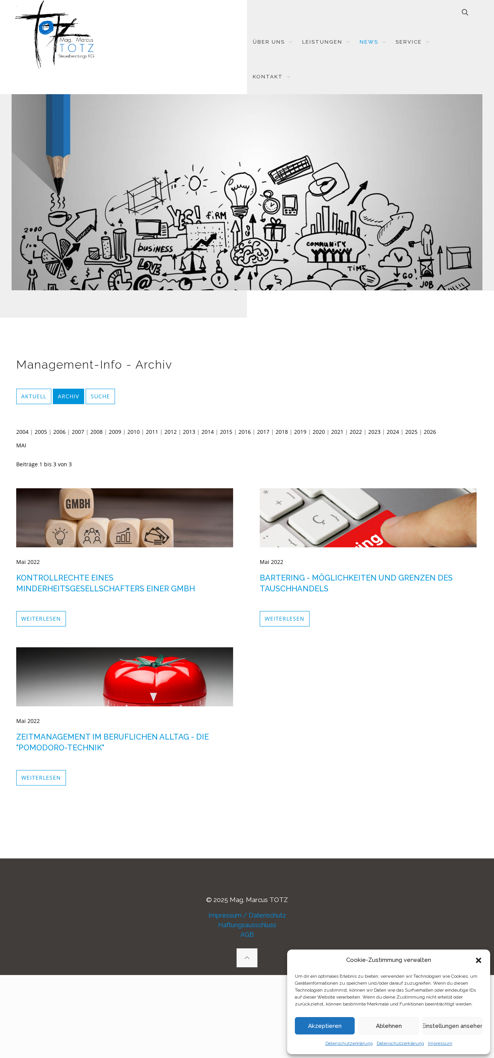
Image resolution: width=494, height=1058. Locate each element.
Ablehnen (389, 1025)
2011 (152, 431)
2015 (226, 431)
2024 (393, 431)
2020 (319, 431)
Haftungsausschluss (247, 925)
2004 (22, 431)
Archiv (68, 396)
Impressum (440, 1043)
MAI (21, 445)
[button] (478, 960)
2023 (374, 431)
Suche (100, 396)
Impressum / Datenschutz (247, 915)
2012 (170, 431)
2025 (411, 431)
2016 (245, 431)
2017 (263, 431)
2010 (133, 431)
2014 (207, 431)
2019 (300, 431)
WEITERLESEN (41, 618)
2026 (430, 431)
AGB (247, 934)
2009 (115, 431)
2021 (337, 431)
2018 (282, 431)
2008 (96, 431)
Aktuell (33, 396)
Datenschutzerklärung (349, 1043)
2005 (41, 431)
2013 (189, 431)
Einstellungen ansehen (452, 1025)
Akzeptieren (325, 1025)
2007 (78, 431)
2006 (59, 431)
